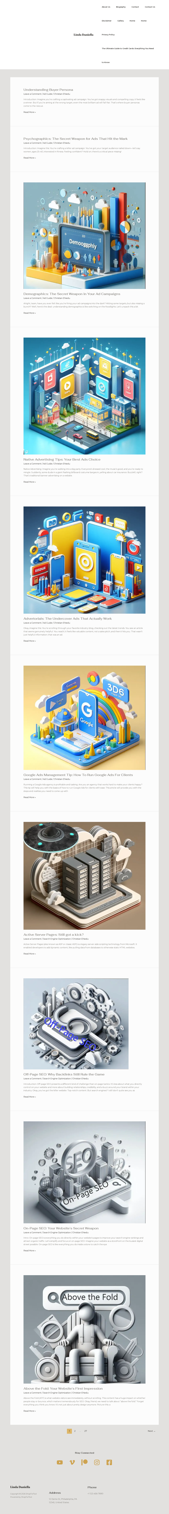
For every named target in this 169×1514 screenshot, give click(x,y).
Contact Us (150, 7)
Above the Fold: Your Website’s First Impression (63, 1388)
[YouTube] (60, 1462)
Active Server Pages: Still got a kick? (54, 935)
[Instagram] (97, 1462)
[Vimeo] (72, 1462)
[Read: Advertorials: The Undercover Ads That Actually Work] (85, 560)
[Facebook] (109, 1462)
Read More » (30, 112)
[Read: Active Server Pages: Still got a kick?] (85, 875)
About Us (106, 7)
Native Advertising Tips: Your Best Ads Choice (62, 459)
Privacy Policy (108, 35)
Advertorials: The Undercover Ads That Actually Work (68, 618)
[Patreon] (84, 1462)
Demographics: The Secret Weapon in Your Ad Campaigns (72, 294)
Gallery (120, 21)
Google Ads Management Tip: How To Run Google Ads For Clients (78, 775)
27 (85, 1431)
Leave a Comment (32, 94)
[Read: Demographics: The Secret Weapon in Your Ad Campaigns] (85, 235)
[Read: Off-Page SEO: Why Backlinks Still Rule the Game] (76, 1024)
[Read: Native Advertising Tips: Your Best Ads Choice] (85, 396)
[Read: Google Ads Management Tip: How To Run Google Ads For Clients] (85, 717)
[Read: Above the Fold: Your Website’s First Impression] (85, 1329)
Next (152, 1431)
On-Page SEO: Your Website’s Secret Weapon (61, 1228)
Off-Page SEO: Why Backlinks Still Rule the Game (64, 1074)
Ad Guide (47, 94)
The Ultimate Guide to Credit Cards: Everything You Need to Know (128, 55)
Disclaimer (106, 21)
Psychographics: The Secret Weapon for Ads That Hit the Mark (76, 139)
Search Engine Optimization (57, 939)
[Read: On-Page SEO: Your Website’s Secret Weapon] (85, 1172)
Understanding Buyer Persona (48, 90)
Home (132, 21)
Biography (121, 7)
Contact (135, 7)
